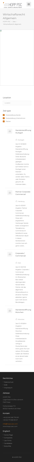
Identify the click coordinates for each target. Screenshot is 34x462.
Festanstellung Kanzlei (13, 115)
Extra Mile (7, 446)
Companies (8, 438)
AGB (5, 385)
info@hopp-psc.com (10, 424)
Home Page (8, 435)
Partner (8, 121)
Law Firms (7, 440)
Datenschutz (8, 382)
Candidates (8, 443)
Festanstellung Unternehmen (15, 118)
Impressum (8, 388)
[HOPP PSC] (14, 5)
